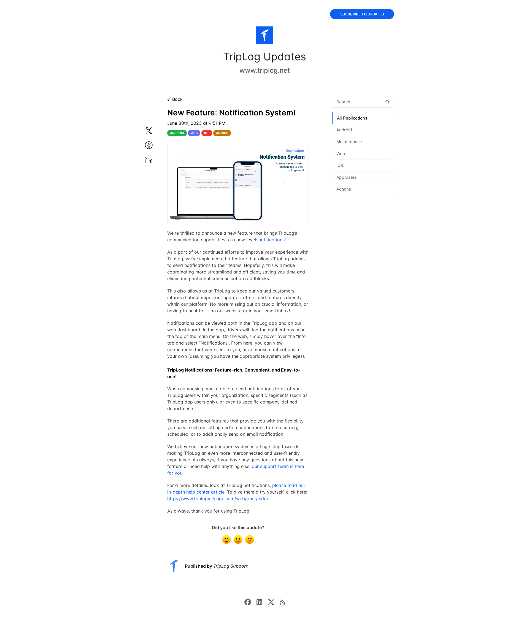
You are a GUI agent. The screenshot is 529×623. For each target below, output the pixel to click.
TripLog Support (230, 566)
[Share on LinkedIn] (155, 160)
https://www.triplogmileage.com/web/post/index (218, 498)
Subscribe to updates (362, 14)
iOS (339, 165)
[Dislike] (249, 539)
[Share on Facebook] (155, 145)
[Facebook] (250, 602)
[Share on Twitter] (155, 130)
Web (340, 153)
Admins (343, 189)
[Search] (387, 101)
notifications (271, 239)
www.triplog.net (264, 70)
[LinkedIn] (262, 602)
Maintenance (349, 141)
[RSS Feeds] (282, 602)
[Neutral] (238, 539)
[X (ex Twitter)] (274, 602)
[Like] (226, 539)
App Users (346, 177)
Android (344, 129)
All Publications (352, 118)
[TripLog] (264, 36)
